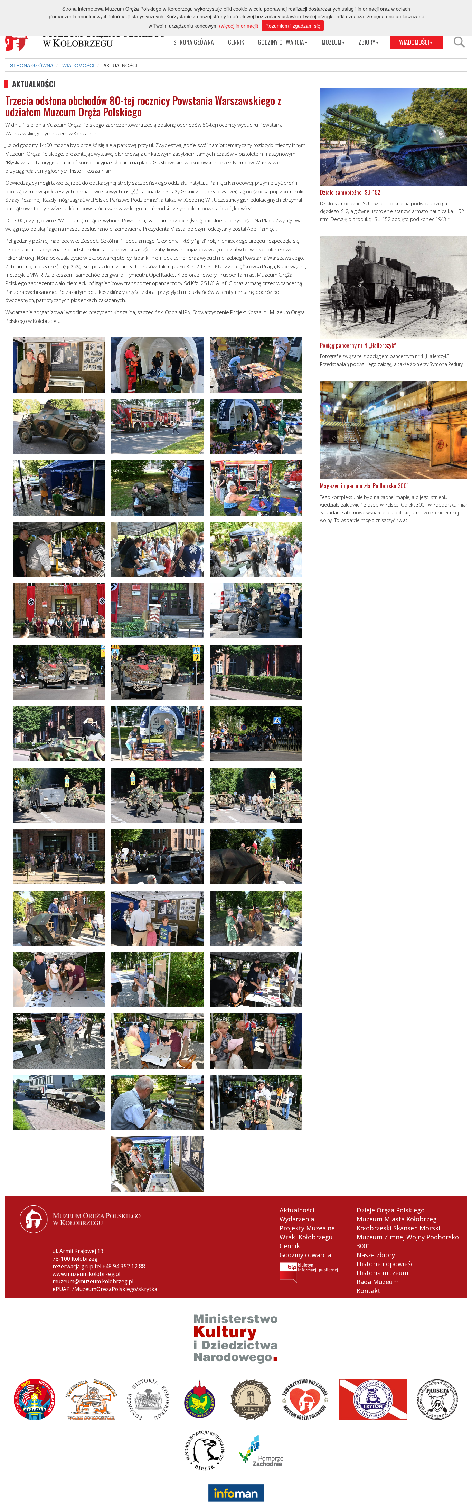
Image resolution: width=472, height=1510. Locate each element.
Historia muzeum (382, 1273)
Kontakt (368, 1291)
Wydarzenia (297, 1219)
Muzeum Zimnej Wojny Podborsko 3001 (408, 1241)
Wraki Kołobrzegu (306, 1237)
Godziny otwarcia (305, 1255)
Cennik (290, 1246)
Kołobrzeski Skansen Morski (398, 1228)
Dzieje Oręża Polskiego (391, 1210)
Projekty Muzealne (307, 1228)
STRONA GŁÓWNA (193, 41)
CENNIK (236, 41)
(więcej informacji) (238, 25)
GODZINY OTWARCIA (281, 41)
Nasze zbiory (376, 1255)
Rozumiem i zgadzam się (292, 25)
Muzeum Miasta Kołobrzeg (397, 1219)
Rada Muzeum (378, 1282)
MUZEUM (331, 41)
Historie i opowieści (386, 1264)
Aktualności (297, 1210)
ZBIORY (367, 41)
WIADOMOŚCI (414, 41)
